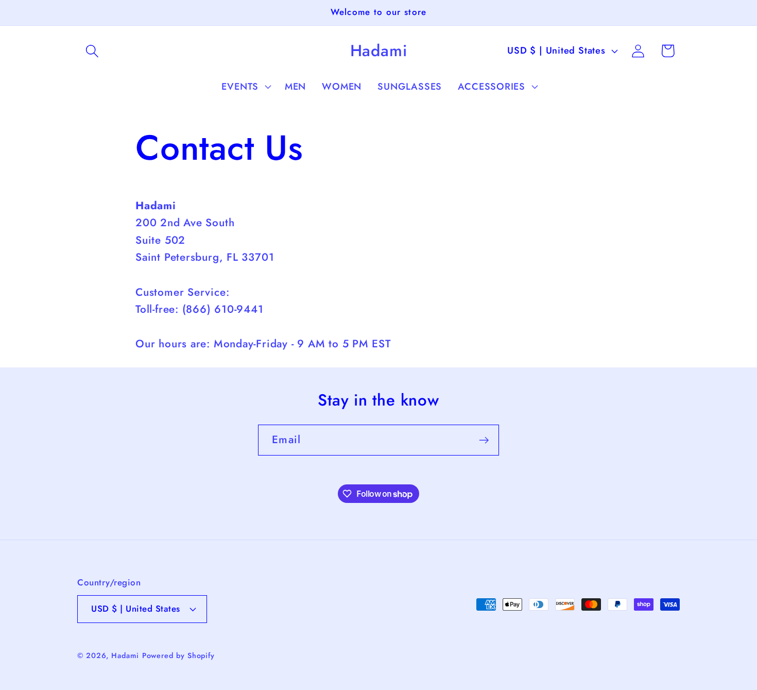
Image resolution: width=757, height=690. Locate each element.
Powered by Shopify (178, 655)
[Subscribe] (483, 440)
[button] (92, 50)
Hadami (125, 655)
